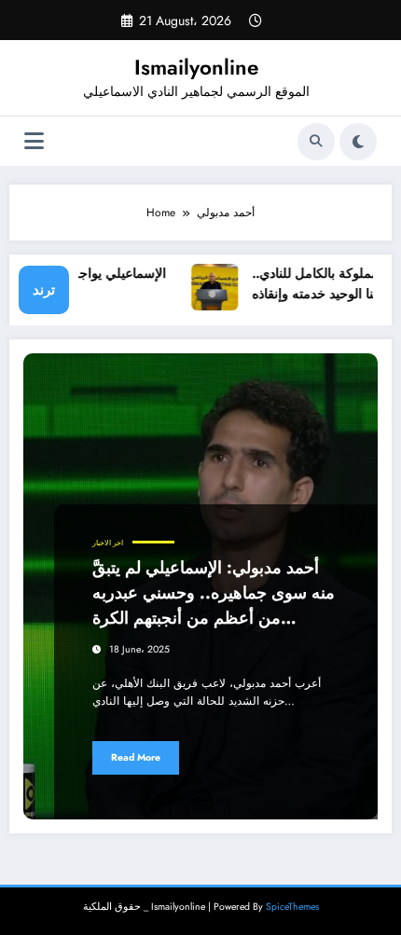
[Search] (316, 142)
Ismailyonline (196, 67)
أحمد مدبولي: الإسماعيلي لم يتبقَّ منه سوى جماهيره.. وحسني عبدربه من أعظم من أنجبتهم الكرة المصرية (213, 593)
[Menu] (34, 141)
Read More (135, 757)
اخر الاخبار (107, 543)
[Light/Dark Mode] (358, 141)
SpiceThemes (292, 907)
